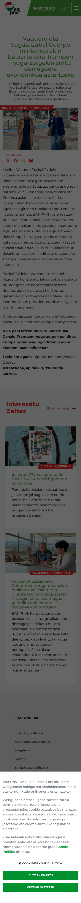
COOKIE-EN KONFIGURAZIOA (42, 863)
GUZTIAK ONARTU (41, 875)
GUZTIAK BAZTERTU (40, 887)
